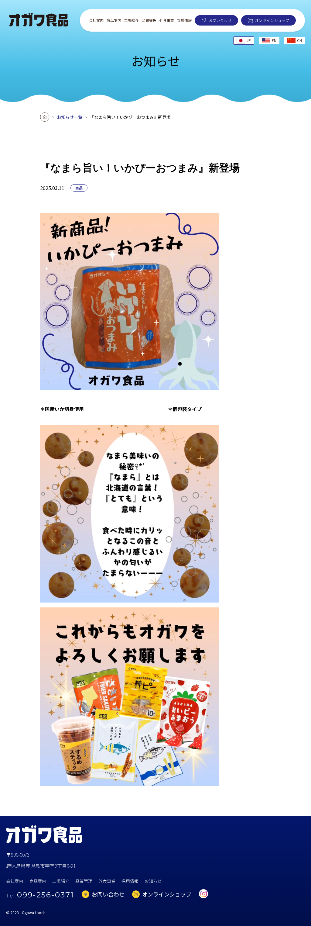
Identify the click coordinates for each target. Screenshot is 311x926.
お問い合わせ (220, 20)
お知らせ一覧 (69, 117)
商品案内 (114, 20)
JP (249, 40)
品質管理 (149, 20)
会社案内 (96, 20)
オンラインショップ (272, 20)
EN (274, 40)
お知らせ (153, 881)
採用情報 (184, 20)
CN (299, 40)
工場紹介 (131, 20)
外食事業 (166, 20)
